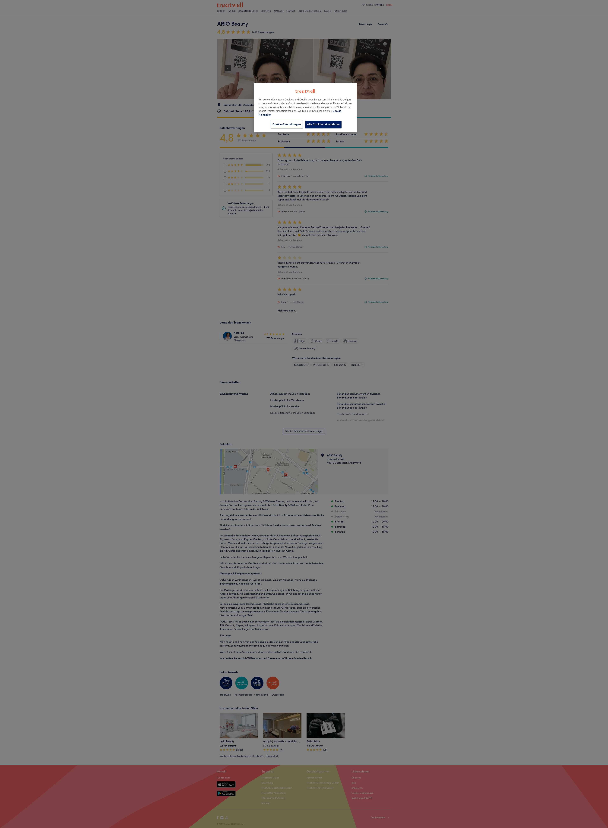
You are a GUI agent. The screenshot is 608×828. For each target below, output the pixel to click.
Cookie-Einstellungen (286, 124)
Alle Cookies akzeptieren (323, 124)
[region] (305, 107)
